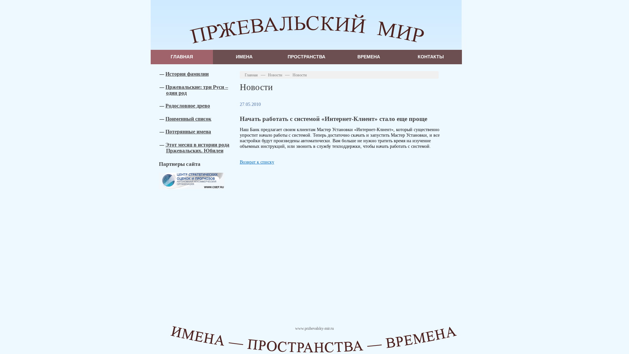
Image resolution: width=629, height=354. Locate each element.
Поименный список (188, 119)
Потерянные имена (188, 131)
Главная (182, 56)
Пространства (306, 56)
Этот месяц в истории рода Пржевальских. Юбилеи (197, 147)
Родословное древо (187, 105)
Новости (275, 75)
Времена (368, 56)
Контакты (431, 56)
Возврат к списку (257, 162)
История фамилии (187, 74)
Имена (244, 56)
